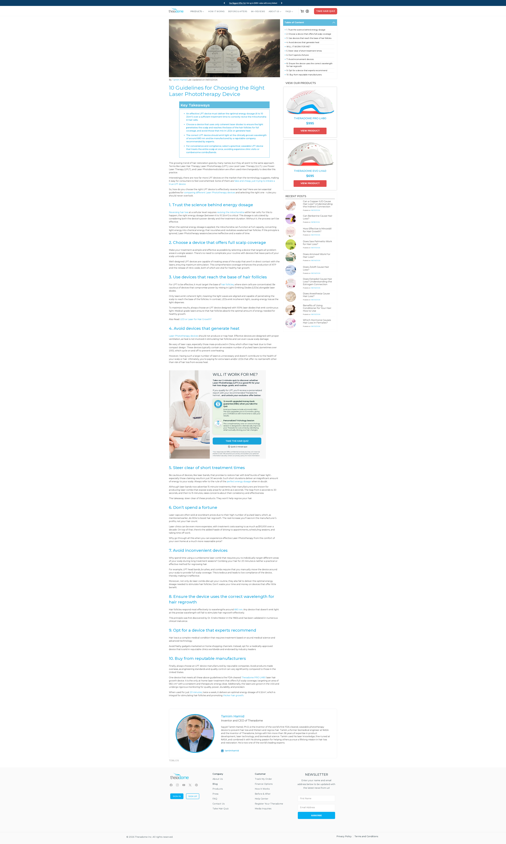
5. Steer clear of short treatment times (304, 51)
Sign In (177, 796)
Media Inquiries (263, 808)
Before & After (263, 794)
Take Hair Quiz (325, 11)
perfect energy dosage (239, 481)
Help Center (261, 798)
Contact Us (219, 803)
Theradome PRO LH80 (253, 677)
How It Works (216, 11)
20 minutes (196, 692)
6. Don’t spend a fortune (297, 55)
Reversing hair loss (178, 212)
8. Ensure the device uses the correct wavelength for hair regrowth (309, 64)
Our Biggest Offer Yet (237, 3)
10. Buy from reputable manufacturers (304, 75)
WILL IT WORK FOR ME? (298, 46)
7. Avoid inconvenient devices (300, 59)
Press (215, 794)
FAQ (215, 798)
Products (196, 11)
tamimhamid (232, 750)
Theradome (141, 837)
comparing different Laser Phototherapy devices (209, 192)
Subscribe (316, 815)
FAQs (288, 11)
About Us (274, 11)
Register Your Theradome (269, 803)
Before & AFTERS (237, 11)
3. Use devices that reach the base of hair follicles (308, 38)
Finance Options (264, 784)
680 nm (238, 609)
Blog (215, 784)
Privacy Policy (344, 836)
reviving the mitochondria (230, 212)
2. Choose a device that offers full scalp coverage (308, 34)
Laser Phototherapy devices (183, 336)
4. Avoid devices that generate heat (302, 42)
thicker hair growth (233, 695)
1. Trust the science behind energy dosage (305, 30)
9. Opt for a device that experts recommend (306, 70)
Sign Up (192, 796)
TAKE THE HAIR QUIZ (237, 441)
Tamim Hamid (179, 80)
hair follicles (227, 284)
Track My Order (263, 779)
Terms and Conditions (366, 836)
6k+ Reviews (258, 11)
